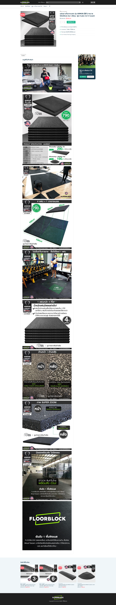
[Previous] (21, 578)
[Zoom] (22, 45)
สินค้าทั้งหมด (27, 6)
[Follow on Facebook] (49, 6)
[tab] (23, 55)
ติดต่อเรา (45, 6)
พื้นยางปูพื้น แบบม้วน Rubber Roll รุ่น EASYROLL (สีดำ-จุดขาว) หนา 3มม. (28, 585)
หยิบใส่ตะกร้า (71, 22)
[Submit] (80, 2)
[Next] (95, 578)
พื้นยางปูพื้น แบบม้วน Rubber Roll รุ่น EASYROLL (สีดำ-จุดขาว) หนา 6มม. (47, 585)
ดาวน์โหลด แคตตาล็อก (37, 6)
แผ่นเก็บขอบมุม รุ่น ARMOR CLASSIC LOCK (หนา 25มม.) (86, 585)
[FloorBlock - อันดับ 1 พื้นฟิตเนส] (25, 2)
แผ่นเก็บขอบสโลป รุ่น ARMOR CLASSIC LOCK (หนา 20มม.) (66, 585)
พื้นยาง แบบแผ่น (63, 11)
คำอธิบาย (23, 55)
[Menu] (82, 2)
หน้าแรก (22, 6)
